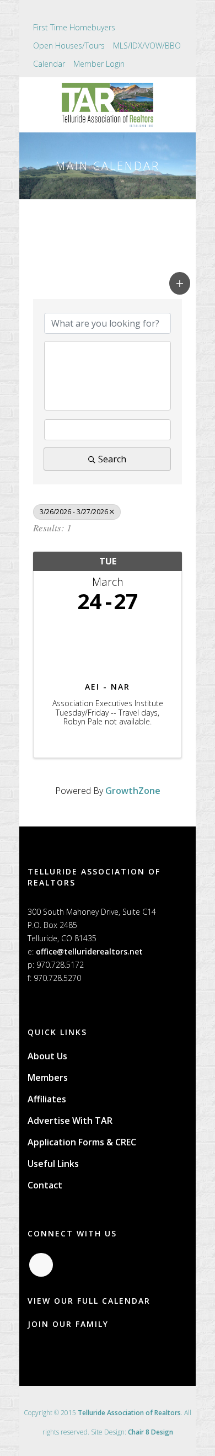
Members (48, 1077)
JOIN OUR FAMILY (68, 1324)
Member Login (99, 63)
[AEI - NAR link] (107, 644)
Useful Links (53, 1164)
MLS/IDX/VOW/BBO (147, 45)
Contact (45, 1185)
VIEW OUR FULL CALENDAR (89, 1300)
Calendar (49, 63)
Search (112, 459)
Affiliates (47, 1099)
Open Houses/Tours (69, 45)
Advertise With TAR (70, 1120)
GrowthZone (132, 791)
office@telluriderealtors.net (89, 951)
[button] (179, 283)
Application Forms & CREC (82, 1142)
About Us (47, 1056)
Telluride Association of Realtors (129, 1412)
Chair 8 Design (150, 1432)
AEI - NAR (107, 686)
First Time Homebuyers (74, 27)
